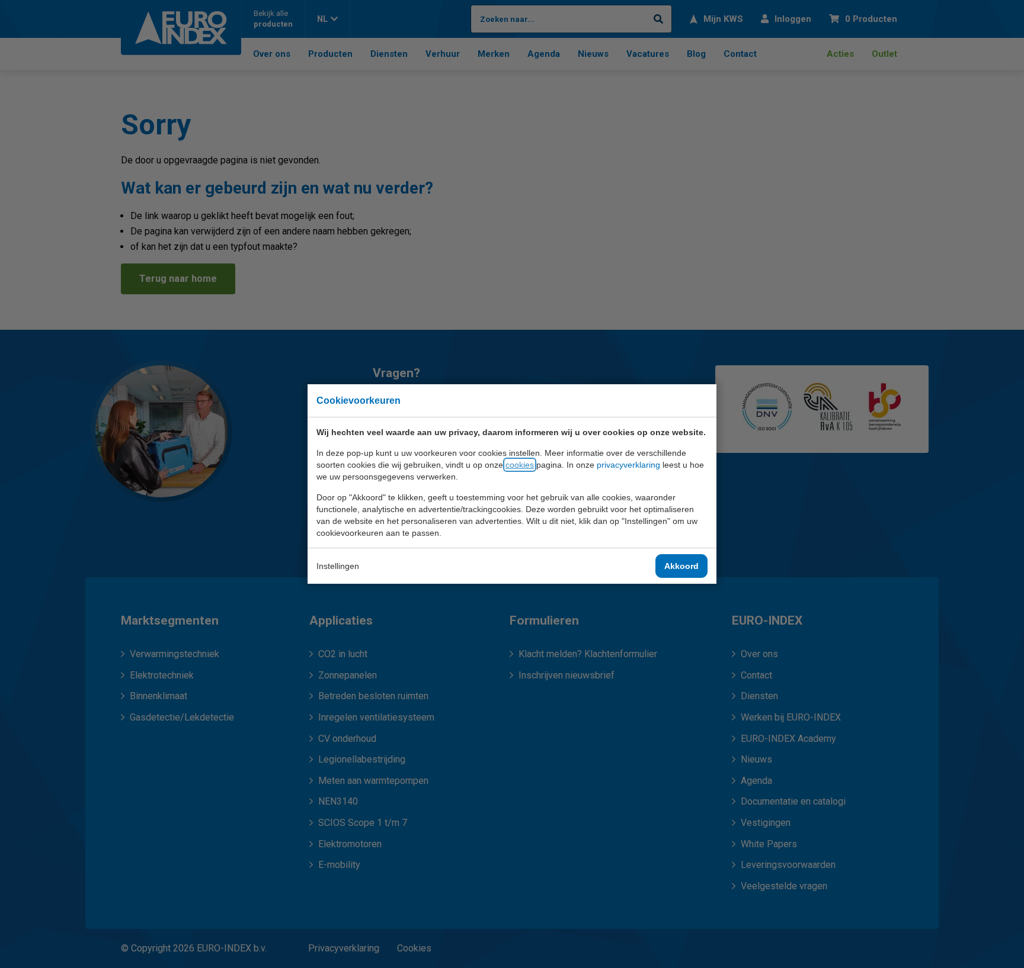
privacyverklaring (628, 464)
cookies (519, 464)
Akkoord (681, 566)
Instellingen (337, 566)
